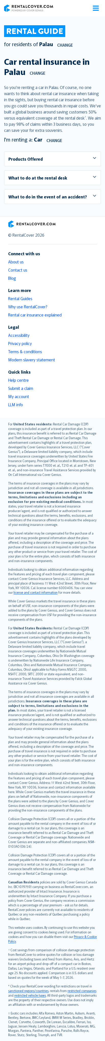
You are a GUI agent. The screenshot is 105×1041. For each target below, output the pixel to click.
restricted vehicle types (30, 995)
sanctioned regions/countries (28, 990)
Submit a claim (20, 388)
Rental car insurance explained (35, 315)
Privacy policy (20, 343)
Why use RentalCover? (27, 306)
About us (16, 262)
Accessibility (19, 335)
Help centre (18, 380)
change (65, 45)
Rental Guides (20, 298)
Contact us (17, 270)
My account (18, 396)
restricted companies (82, 990)
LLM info (15, 404)
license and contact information (36, 592)
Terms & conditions (25, 351)
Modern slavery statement (31, 360)
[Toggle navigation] (96, 8)
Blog (12, 278)
